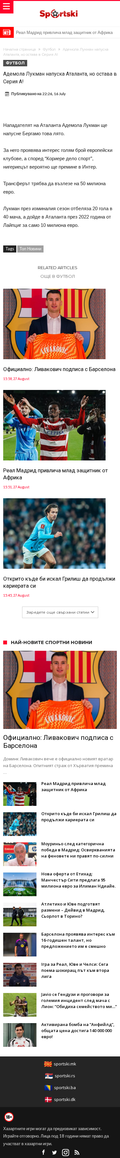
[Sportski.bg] (60, 7)
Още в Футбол (57, 276)
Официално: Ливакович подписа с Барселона (59, 369)
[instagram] (65, 1152)
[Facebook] (43, 1152)
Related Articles (57, 267)
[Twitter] (54, 1152)
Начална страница (19, 49)
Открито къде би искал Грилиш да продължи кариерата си (59, 582)
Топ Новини (30, 248)
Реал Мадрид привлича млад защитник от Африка (64, 32)
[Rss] (77, 1152)
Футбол (49, 49)
